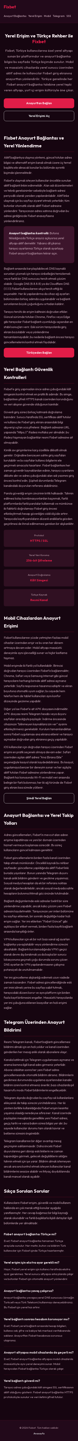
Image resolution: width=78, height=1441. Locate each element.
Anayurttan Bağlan (39, 103)
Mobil (47, 16)
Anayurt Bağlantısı (15, 16)
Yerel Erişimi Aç (39, 116)
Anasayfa (39, 1433)
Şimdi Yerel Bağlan (39, 798)
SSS (68, 16)
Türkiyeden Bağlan (39, 352)
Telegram (59, 16)
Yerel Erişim (35, 16)
